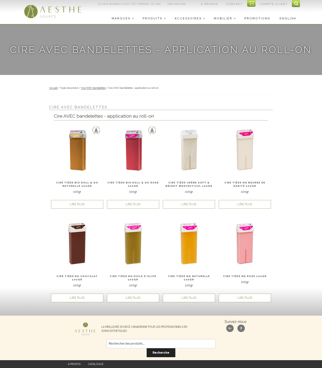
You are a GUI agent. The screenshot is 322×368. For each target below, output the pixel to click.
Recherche (161, 352)
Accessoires (188, 18)
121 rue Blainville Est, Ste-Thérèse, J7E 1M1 (129, 3)
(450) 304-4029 (176, 3)
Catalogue (95, 364)
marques (121, 18)
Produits (152, 18)
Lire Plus (77, 204)
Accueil (53, 88)
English (288, 18)
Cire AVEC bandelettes (93, 88)
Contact (234, 4)
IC (252, 3)
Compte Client (274, 4)
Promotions (257, 18)
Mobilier (223, 18)
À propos (209, 4)
